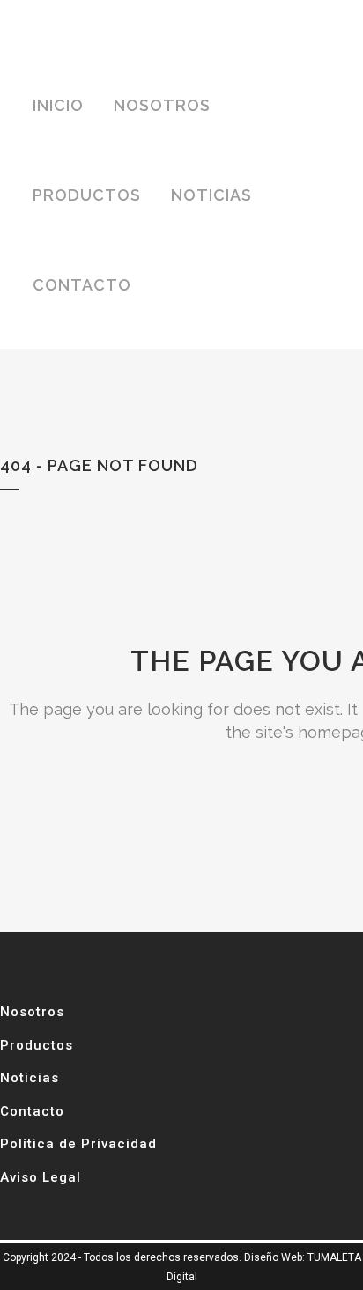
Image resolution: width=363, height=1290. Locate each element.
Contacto (32, 1111)
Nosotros (32, 1012)
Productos (36, 1045)
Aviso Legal (40, 1177)
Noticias (29, 1078)
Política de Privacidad (78, 1144)
